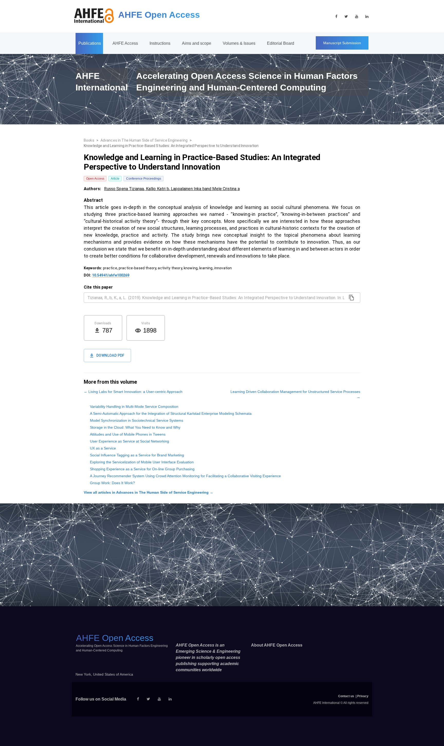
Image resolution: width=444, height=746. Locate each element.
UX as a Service (103, 448)
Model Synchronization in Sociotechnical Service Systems (136, 420)
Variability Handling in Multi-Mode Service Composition (134, 406)
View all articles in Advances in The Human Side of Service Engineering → (148, 492)
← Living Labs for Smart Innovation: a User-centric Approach (133, 392)
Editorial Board (280, 43)
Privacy (362, 696)
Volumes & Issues (239, 43)
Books (89, 140)
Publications (89, 43)
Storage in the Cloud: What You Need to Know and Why (135, 427)
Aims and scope (196, 43)
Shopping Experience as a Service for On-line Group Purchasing (142, 469)
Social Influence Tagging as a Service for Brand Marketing (137, 455)
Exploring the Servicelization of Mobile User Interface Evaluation (142, 462)
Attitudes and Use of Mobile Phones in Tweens (127, 434)
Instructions (160, 43)
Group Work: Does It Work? (112, 483)
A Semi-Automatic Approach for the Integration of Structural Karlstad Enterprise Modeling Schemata (171, 413)
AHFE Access (125, 43)
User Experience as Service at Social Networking (129, 441)
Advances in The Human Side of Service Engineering (144, 140)
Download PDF (110, 355)
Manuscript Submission (342, 43)
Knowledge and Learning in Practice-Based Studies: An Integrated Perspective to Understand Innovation (171, 146)
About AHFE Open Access (276, 645)
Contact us (346, 696)
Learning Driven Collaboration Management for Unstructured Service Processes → (295, 394)
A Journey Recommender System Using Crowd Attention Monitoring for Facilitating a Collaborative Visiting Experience (185, 476)
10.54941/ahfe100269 (111, 275)
